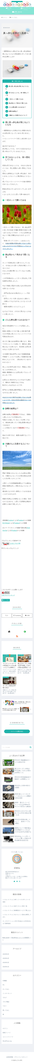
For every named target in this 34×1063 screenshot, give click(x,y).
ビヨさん (17, 868)
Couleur (10, 520)
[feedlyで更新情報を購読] (24, 631)
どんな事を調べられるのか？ (17, 107)
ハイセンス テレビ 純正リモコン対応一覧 (15, 906)
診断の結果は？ (13, 111)
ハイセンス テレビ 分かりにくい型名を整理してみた (17, 916)
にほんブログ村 (15, 543)
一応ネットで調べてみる (16, 99)
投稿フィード (7, 1032)
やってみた (6, 600)
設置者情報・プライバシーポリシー (17, 1057)
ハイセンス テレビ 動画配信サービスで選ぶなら (17, 910)
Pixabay (20, 520)
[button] (30, 747)
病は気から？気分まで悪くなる (18, 103)
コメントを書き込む (17, 731)
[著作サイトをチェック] (9, 631)
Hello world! (5, 937)
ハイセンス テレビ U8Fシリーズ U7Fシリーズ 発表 (16, 901)
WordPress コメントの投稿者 (20, 937)
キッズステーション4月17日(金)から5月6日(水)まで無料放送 (17, 922)
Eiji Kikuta (5, 523)
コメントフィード (8, 1037)
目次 (16, 81)
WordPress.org (7, 1041)
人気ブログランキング (8, 595)
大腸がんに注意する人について (18, 115)
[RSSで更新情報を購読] (17, 636)
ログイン (5, 1028)
